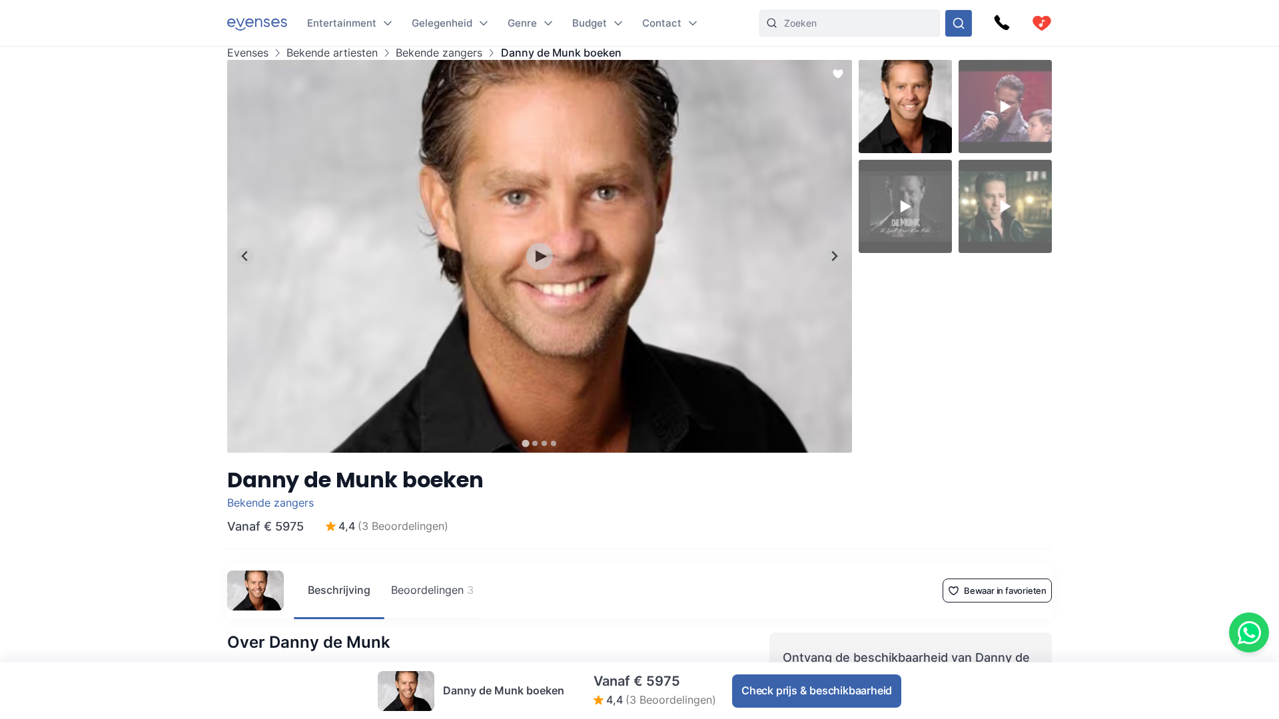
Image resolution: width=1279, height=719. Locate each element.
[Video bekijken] (539, 256)
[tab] (525, 443)
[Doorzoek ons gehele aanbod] (958, 23)
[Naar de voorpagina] (257, 23)
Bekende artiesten (332, 53)
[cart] (1042, 23)
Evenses (247, 53)
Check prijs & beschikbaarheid (816, 690)
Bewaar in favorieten (1005, 590)
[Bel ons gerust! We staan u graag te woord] (1002, 23)
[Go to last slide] (245, 256)
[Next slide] (834, 256)
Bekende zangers (439, 53)
